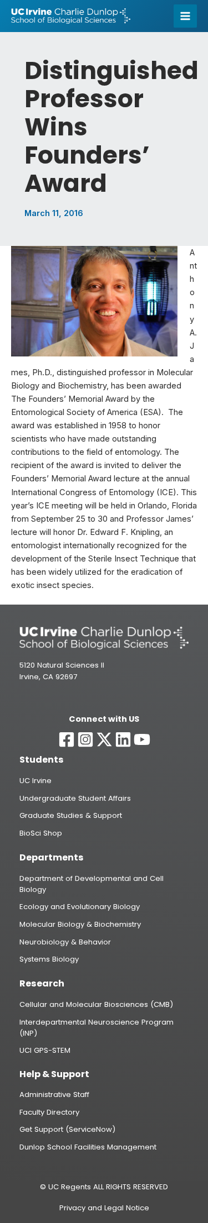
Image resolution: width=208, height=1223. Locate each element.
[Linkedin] (123, 739)
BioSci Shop (40, 833)
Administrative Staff (54, 1094)
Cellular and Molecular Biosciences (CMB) (96, 1004)
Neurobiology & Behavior (65, 942)
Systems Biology (49, 959)
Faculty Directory (49, 1112)
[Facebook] (66, 739)
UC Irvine (35, 780)
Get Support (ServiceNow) (67, 1129)
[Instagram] (85, 739)
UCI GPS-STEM (44, 1050)
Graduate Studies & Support (70, 815)
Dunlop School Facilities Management (87, 1147)
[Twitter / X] (104, 739)
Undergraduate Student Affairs (75, 798)
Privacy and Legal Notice (104, 1208)
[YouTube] (142, 739)
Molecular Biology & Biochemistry (80, 924)
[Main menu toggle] (185, 16)
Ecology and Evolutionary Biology (79, 906)
